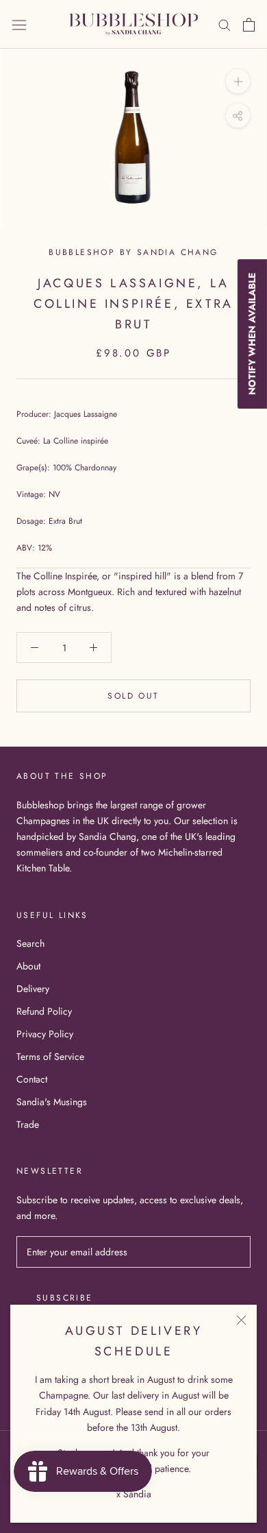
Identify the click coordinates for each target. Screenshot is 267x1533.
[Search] (224, 24)
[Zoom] (238, 81)
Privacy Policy (44, 1034)
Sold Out (133, 696)
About (28, 966)
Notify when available (252, 334)
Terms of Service (50, 1056)
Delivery (32, 988)
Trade (27, 1124)
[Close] (241, 1320)
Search (30, 943)
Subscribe (64, 1298)
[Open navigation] (19, 24)
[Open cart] (249, 25)
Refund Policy (44, 1011)
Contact (31, 1079)
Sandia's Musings (51, 1102)
